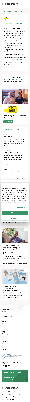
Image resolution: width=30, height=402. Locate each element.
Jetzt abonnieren (9, 377)
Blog (3, 332)
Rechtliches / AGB (7, 395)
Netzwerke (5, 314)
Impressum (15, 395)
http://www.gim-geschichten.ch (13, 59)
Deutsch (4, 391)
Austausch (5, 309)
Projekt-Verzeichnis (8, 324)
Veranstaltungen (7, 316)
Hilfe (3, 336)
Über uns (5, 341)
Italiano (14, 391)
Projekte (5, 321)
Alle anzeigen (20, 178)
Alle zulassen (15, 213)
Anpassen (14, 218)
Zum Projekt (8, 121)
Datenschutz (11, 397)
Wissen (4, 329)
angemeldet (14, 79)
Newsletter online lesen (11, 380)
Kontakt (4, 344)
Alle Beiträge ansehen (10, 11)
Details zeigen (21, 207)
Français (9, 391)
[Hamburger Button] (26, 3)
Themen (4, 349)
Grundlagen (5, 334)
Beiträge (4, 311)
